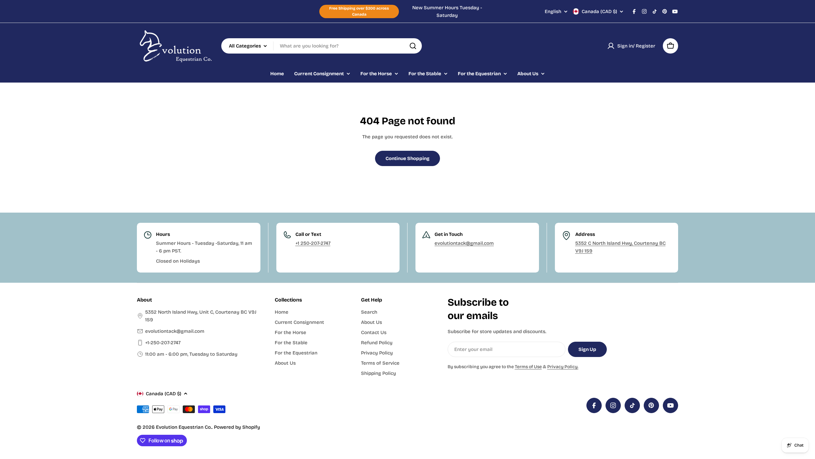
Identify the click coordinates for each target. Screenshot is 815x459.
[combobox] (321, 46)
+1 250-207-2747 (312, 243)
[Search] (413, 46)
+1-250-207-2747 (163, 343)
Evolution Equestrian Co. (184, 427)
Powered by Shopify (237, 427)
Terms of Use (528, 366)
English (553, 11)
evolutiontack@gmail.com (464, 243)
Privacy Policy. (562, 366)
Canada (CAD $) (599, 11)
